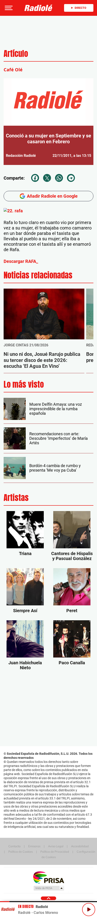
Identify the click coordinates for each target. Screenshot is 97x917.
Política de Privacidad (54, 851)
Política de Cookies (20, 851)
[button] (8, 8)
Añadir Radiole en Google (52, 196)
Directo (80, 7)
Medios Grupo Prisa (48, 888)
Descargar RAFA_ (21, 261)
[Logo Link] (38, 8)
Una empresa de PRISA (48, 877)
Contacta (14, 846)
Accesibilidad (80, 846)
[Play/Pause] (88, 909)
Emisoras (34, 846)
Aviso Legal (55, 846)
